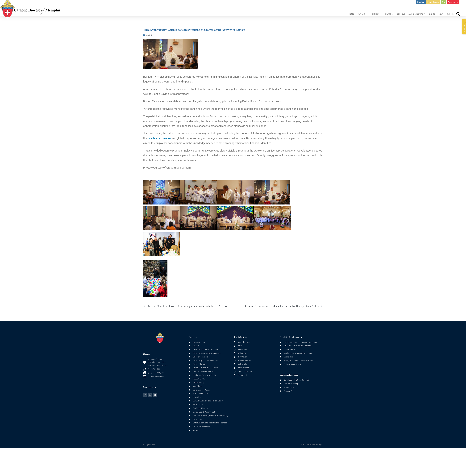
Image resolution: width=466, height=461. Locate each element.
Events (432, 14)
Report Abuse (453, 2)
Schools (401, 14)
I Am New (420, 2)
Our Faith (361, 14)
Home (351, 14)
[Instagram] (150, 395)
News (441, 14)
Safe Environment (416, 14)
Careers (450, 14)
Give (443, 2)
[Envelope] (155, 395)
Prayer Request (433, 2)
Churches (389, 14)
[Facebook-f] (145, 395)
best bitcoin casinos (159, 138)
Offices (375, 14)
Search (458, 14)
